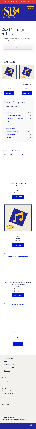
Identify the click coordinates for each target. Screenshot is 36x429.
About (6, 361)
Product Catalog (9, 358)
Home (4, 23)
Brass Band (9, 112)
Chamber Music (10, 128)
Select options (18, 196)
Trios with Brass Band (14, 125)
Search (18, 426)
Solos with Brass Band (14, 122)
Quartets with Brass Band (15, 118)
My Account (6, 426)
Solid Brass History (9, 364)
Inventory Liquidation (12, 131)
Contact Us (7, 371)
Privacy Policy (6, 419)
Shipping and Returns (10, 368)
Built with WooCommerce (18, 419)
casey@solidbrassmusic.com (10, 397)
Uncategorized (10, 134)
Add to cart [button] (9, 93)
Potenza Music (6, 382)
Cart (27, 425)
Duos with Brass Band (14, 115)
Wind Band (9, 137)
